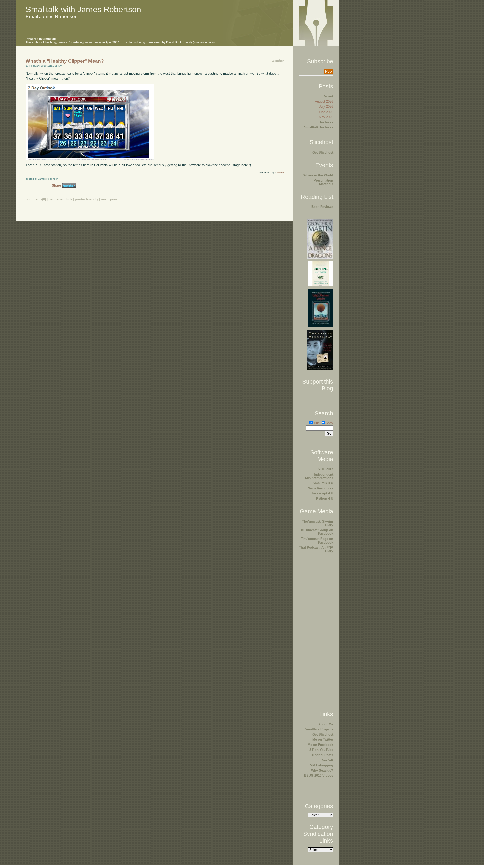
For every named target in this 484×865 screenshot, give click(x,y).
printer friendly (86, 199)
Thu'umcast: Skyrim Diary (317, 523)
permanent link (60, 199)
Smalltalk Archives (318, 127)
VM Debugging (321, 765)
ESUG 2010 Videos (318, 775)
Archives (326, 122)
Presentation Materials (323, 182)
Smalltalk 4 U (323, 483)
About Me (325, 724)
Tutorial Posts (322, 755)
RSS (328, 71)
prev (113, 199)
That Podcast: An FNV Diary (316, 549)
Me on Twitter (322, 739)
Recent (328, 96)
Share (56, 185)
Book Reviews (322, 207)
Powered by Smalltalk (41, 38)
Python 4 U (324, 498)
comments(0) (36, 199)
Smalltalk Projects (319, 729)
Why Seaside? (322, 770)
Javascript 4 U (322, 493)
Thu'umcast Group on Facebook (316, 531)
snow (280, 172)
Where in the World (318, 175)
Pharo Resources (320, 488)
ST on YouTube (321, 750)
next (104, 199)
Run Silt (327, 760)
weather (278, 61)
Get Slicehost (322, 152)
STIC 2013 (325, 469)
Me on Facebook (320, 745)
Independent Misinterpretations (319, 476)
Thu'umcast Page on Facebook (317, 540)
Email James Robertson (52, 16)
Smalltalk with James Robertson (83, 9)
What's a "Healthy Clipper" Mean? (65, 61)
